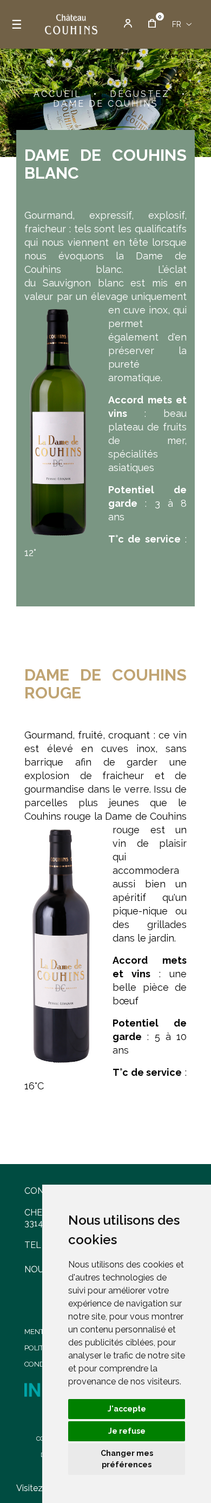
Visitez (29, 1488)
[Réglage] (128, 24)
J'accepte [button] (127, 1408)
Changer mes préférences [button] (127, 1459)
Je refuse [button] (127, 1431)
